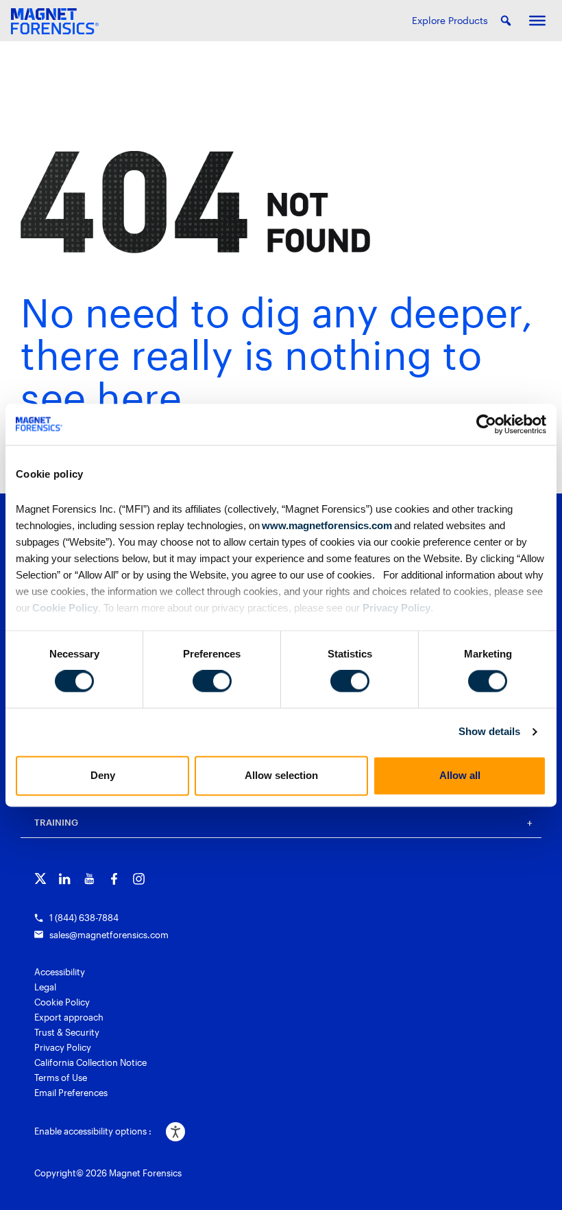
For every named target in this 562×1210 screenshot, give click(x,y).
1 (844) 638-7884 (84, 917)
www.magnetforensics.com (326, 525)
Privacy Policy (396, 608)
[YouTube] (89, 879)
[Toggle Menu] (537, 20)
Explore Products (450, 20)
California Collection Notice (90, 1062)
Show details (489, 732)
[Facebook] (114, 879)
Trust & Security (66, 1032)
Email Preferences (71, 1092)
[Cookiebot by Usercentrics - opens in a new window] (486, 424)
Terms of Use (60, 1077)
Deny (102, 775)
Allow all (459, 775)
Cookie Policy (64, 608)
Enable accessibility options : (92, 1131)
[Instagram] (139, 879)
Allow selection (281, 775)
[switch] (212, 682)
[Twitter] (40, 879)
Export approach (68, 1017)
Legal (45, 986)
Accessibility (59, 971)
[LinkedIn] (65, 879)
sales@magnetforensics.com (109, 934)
